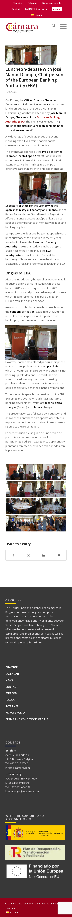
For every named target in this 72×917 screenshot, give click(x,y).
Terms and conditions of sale (26, 719)
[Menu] (61, 25)
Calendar (33, 2)
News (9, 680)
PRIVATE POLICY (15, 712)
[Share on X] (28, 555)
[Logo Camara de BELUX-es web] (29, 26)
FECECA (10, 700)
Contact (16, 8)
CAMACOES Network (36, 8)
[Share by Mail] (58, 555)
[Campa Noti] (31, 55)
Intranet (57, 8)
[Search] (52, 25)
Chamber (11, 667)
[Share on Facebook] (13, 555)
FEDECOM (11, 693)
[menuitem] (18, 3)
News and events (51, 2)
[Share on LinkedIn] (43, 555)
